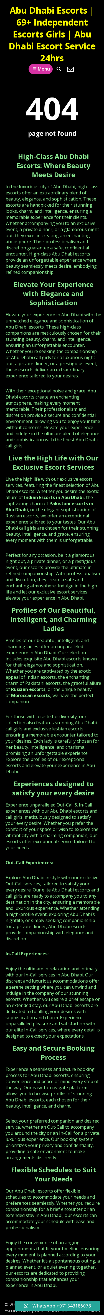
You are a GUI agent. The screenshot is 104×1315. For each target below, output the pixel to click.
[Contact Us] (70, 69)
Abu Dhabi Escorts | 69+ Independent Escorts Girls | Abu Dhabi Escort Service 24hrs (52, 34)
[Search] (59, 69)
